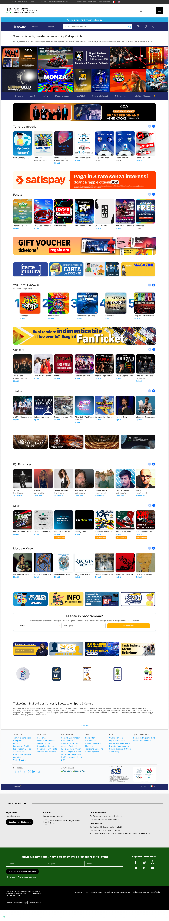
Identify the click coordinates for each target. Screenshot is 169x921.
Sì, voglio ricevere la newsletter (22, 871)
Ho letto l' (22, 877)
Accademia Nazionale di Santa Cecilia (53, 2)
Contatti (78, 892)
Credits (9, 903)
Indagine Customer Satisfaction (147, 892)
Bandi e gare (96, 892)
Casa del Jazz (104, 2)
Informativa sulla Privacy (26, 877)
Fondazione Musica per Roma (23, 2)
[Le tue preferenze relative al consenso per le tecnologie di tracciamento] (4, 917)
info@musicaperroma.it (53, 816)
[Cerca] (150, 10)
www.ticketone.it (13, 816)
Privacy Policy (20, 903)
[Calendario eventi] (142, 10)
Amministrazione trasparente (117, 892)
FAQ (86, 892)
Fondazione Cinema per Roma (84, 2)
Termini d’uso (35, 903)
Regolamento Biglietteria (20, 822)
